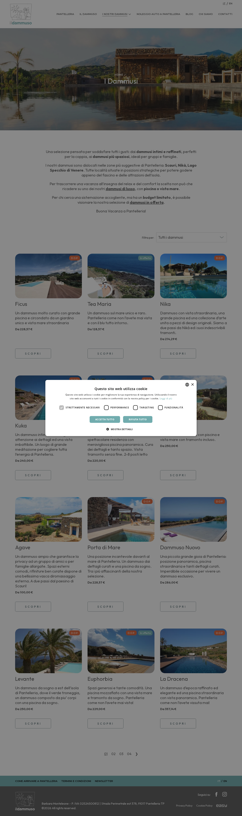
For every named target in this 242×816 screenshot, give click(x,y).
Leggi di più (166, 398)
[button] (121, 429)
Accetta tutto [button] (104, 419)
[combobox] (187, 385)
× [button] (192, 384)
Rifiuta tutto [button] (138, 419)
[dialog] (121, 408)
